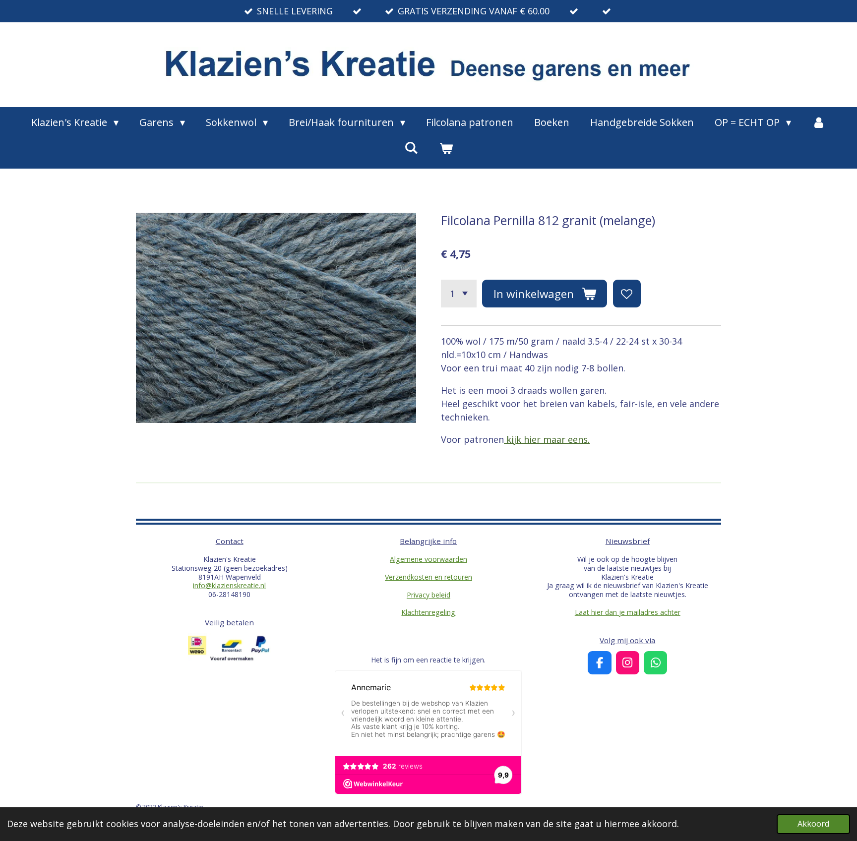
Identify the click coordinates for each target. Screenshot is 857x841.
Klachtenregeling (428, 612)
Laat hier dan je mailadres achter (627, 612)
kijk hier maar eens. (547, 439)
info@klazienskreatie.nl (229, 585)
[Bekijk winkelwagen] (446, 148)
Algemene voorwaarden (428, 559)
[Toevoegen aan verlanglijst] (627, 293)
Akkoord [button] (813, 823)
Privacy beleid (428, 595)
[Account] (819, 122)
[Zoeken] (411, 147)
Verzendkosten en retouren (428, 577)
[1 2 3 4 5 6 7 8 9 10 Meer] (459, 293)
